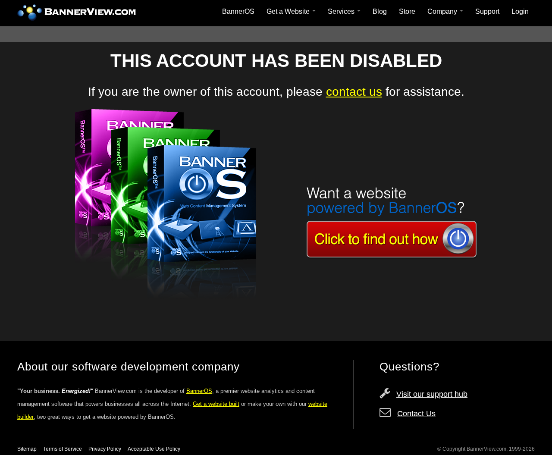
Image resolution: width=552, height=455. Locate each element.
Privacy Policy (104, 449)
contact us (354, 91)
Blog (380, 11)
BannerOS (238, 11)
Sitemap (27, 449)
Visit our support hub (431, 394)
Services (342, 11)
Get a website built (216, 404)
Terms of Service (62, 449)
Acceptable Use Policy (154, 449)
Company (443, 11)
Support (487, 11)
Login (520, 11)
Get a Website (289, 11)
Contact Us (416, 413)
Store (407, 11)
